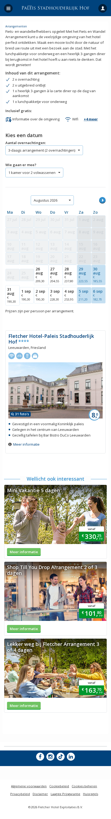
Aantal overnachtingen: (25, 142)
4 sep (69, 295)
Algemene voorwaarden (29, 786)
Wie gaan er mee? (20, 164)
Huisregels (90, 794)
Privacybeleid (20, 794)
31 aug (11, 295)
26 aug (40, 274)
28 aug (68, 274)
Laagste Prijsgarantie (65, 794)
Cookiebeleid (59, 786)
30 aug (97, 274)
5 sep (83, 295)
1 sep (26, 295)
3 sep (55, 295)
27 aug (54, 274)
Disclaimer (40, 794)
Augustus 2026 (45, 200)
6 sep (98, 295)
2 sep (40, 295)
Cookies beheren (84, 786)
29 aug (83, 274)
